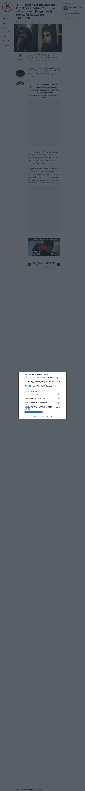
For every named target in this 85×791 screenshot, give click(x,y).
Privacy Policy (49, 416)
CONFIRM (33, 412)
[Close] (64, 374)
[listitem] (42, 391)
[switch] (58, 394)
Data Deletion (35, 416)
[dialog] (42, 395)
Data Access (42, 416)
